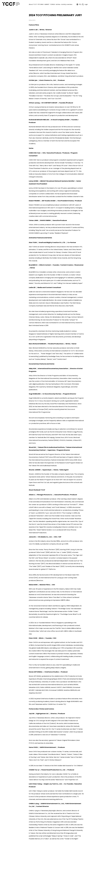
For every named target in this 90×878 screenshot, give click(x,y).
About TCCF (33, 4)
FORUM (52, 4)
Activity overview (66, 4)
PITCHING (41, 4)
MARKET (46, 4)
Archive (58, 4)
